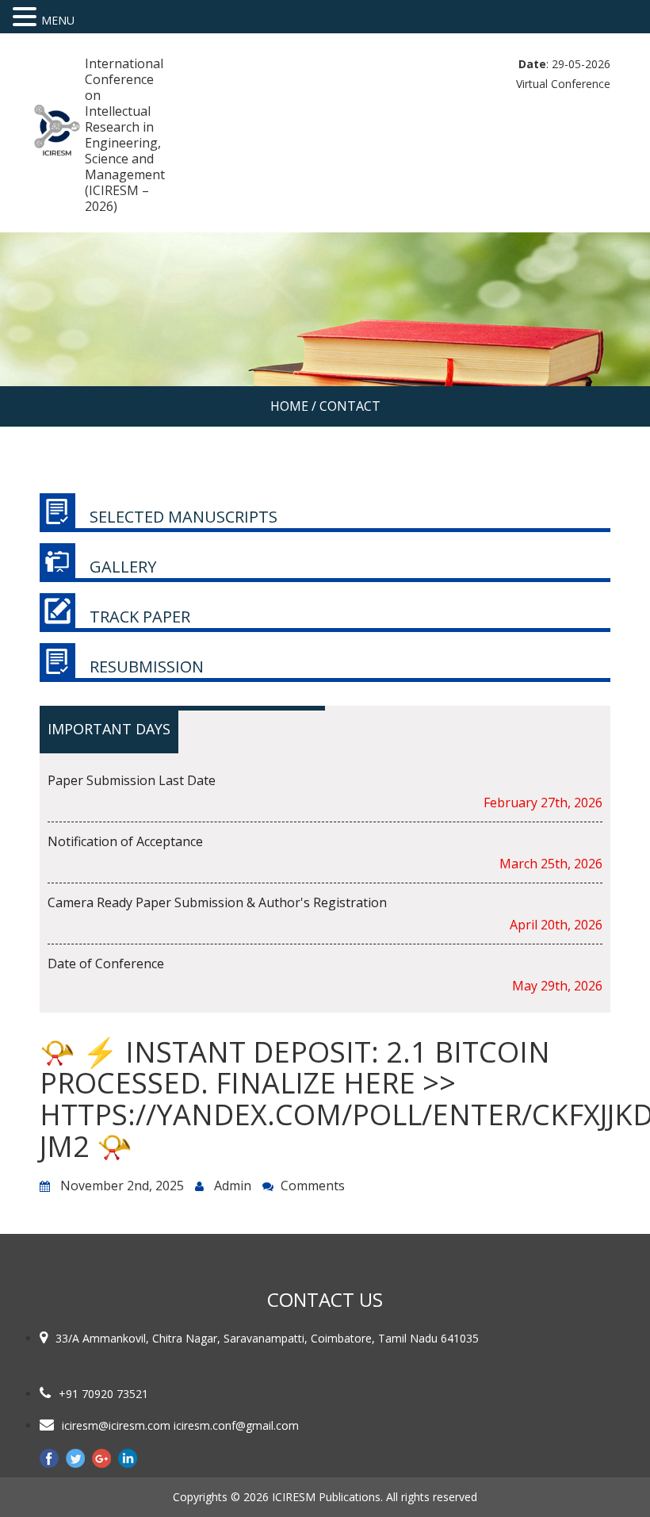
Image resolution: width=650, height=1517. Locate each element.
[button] (27, 17)
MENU (58, 20)
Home (289, 406)
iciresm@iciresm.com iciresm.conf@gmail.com (180, 1425)
